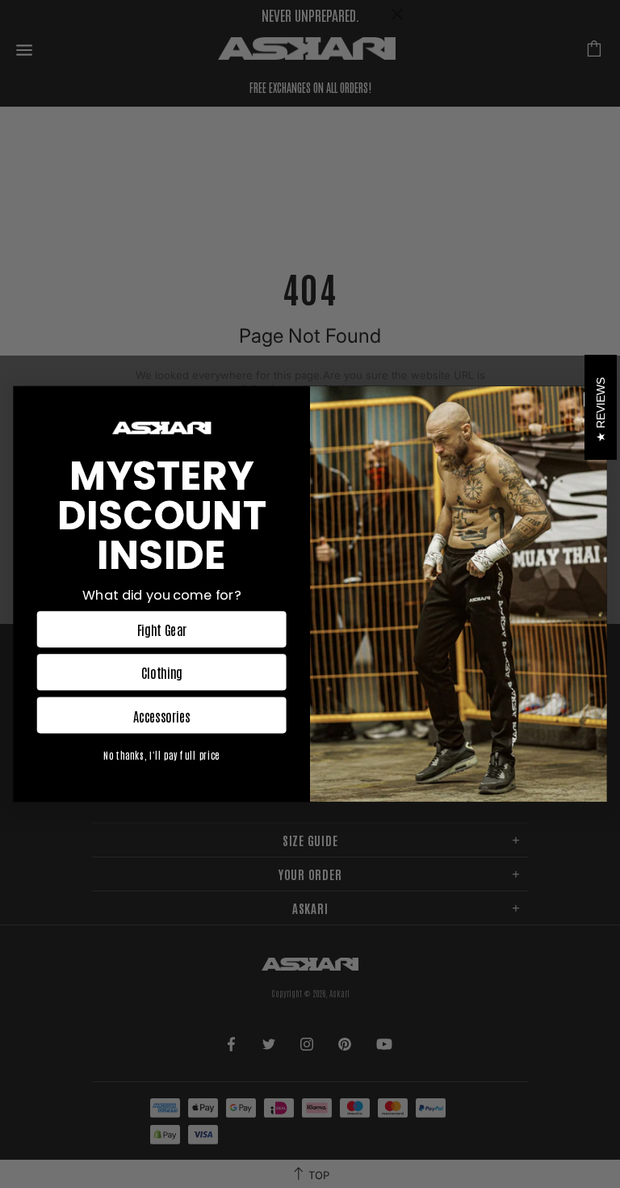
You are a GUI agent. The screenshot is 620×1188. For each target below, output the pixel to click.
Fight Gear (161, 629)
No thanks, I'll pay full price (161, 755)
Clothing (161, 672)
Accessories (162, 715)
